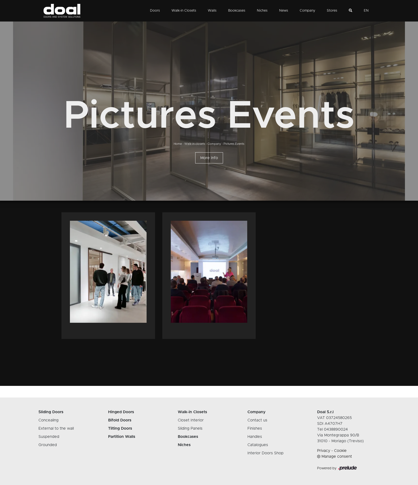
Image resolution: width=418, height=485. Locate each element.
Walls (212, 10)
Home (178, 143)
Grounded (47, 445)
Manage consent (336, 456)
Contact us (257, 420)
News (283, 10)
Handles (254, 437)
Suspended (48, 437)
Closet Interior (191, 420)
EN (366, 10)
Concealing (48, 420)
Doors (155, 10)
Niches (262, 10)
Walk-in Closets (184, 10)
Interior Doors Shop (265, 453)
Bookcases (236, 10)
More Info (209, 158)
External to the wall (56, 428)
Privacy (323, 451)
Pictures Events (234, 143)
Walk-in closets (194, 143)
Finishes (254, 428)
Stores (332, 10)
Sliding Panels (190, 428)
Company (307, 10)
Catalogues (257, 445)
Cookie (340, 451)
